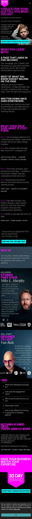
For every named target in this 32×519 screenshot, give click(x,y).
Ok (16, 515)
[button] (30, 3)
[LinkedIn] (4, 320)
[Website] (8, 320)
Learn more (16, 509)
